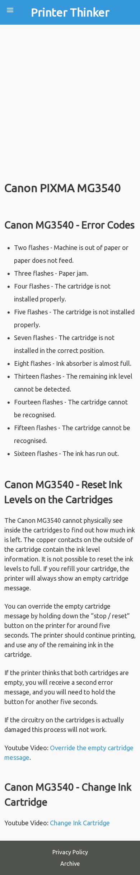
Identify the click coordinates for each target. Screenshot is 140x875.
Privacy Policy (70, 852)
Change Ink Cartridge (80, 822)
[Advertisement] (70, 98)
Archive (70, 863)
